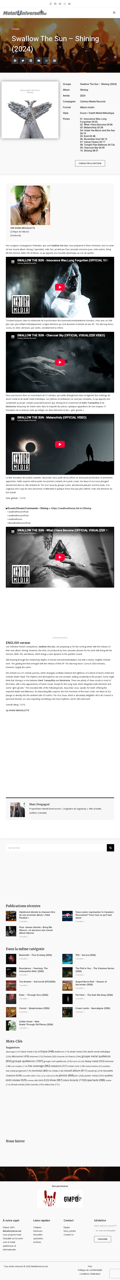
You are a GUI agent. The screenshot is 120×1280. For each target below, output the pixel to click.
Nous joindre (70, 1231)
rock (43, 1080)
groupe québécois (27, 1061)
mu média (55, 1070)
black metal (29, 1051)
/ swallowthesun (14, 519)
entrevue (36, 1056)
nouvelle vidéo (31, 1075)
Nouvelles (38, 1234)
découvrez (20, 1056)
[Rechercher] (110, 847)
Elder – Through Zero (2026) (33, 995)
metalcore (59, 1066)
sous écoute (74, 1080)
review (19, 1080)
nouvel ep (95, 1070)
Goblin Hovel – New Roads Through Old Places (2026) (36, 1023)
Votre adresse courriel (105, 1225)
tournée (37, 1084)
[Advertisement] (60, 756)
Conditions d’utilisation (90, 1273)
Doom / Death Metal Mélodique (97, 113)
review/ (32, 1080)
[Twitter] (60, 4)
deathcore (62, 1051)
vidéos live (52, 1084)
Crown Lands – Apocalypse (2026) (93, 1008)
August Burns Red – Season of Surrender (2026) (91, 983)
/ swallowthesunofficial (17, 511)
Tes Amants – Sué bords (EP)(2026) (37, 981)
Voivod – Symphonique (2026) (34, 1008)
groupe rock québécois (58, 1061)
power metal (94, 1075)
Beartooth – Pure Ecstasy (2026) (35, 955)
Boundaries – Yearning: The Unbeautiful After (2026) (33, 970)
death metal (78, 1051)
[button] (15, 60)
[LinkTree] (50, 4)
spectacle (96, 1080)
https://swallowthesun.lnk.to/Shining (71, 508)
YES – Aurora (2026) (86, 955)
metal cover (76, 1066)
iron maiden (19, 1066)
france (75, 1056)
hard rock (78, 1061)
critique (46, 1051)
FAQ (90, 1266)
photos (66, 1075)
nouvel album (75, 1070)
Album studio (87, 107)
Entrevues (37, 1231)
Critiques (37, 1227)
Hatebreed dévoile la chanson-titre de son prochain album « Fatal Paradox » (37, 914)
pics (79, 1075)
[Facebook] (55, 4)
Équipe (67, 1227)
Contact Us (69, 1234)
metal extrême (93, 1066)
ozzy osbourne (49, 1075)
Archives (37, 1242)
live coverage (39, 1066)
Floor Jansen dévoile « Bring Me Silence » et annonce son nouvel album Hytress (36, 930)
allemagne (13, 1051)
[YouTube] (69, 4)
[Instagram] (65, 4)
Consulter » (23, 921)
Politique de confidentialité (90, 1270)
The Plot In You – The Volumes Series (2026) (95, 970)
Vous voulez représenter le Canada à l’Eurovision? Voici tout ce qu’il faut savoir (95, 914)
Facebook (15, 235)
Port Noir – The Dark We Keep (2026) (94, 995)
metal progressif (20, 1070)
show (56, 1080)
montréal (40, 1070)
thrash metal (20, 1084)
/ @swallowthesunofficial (18, 523)
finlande (62, 1056)
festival (50, 1056)
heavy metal (94, 1061)
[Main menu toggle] (114, 13)
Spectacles (38, 1238)
